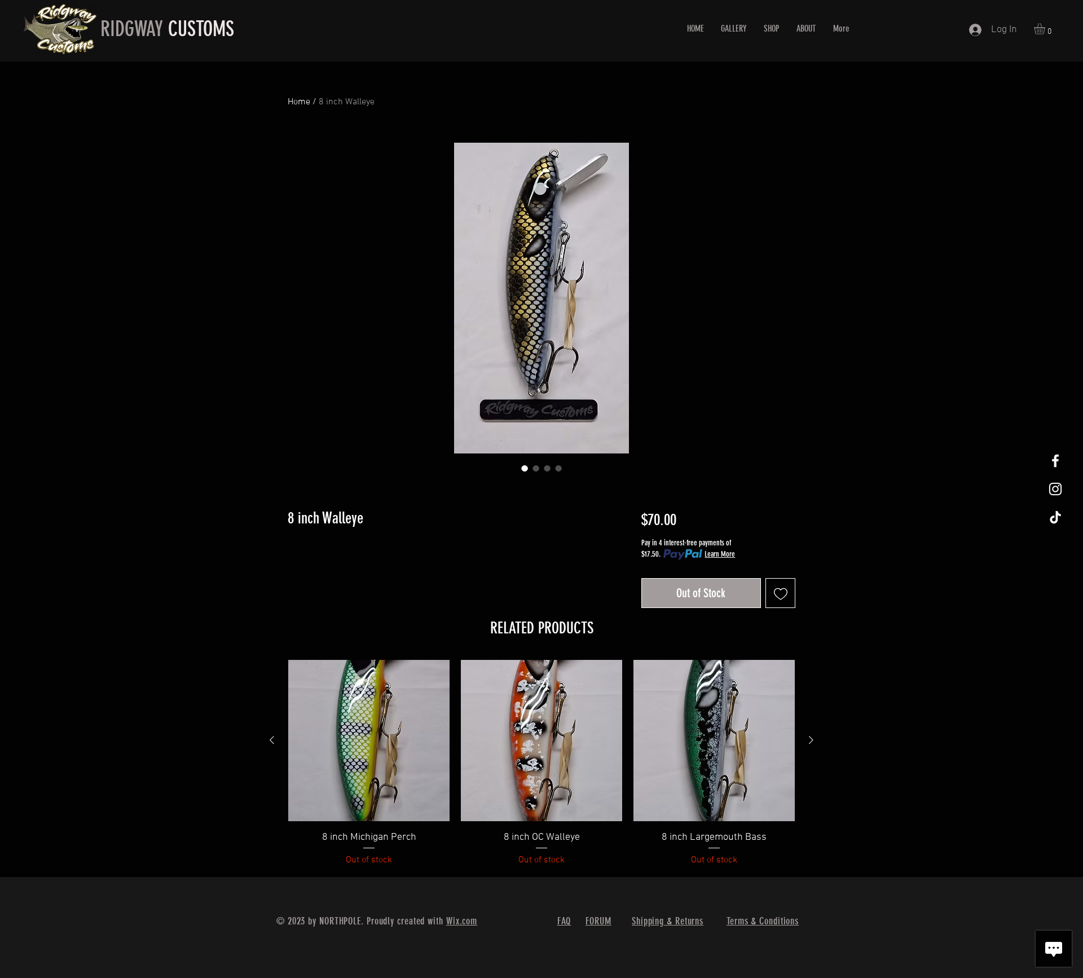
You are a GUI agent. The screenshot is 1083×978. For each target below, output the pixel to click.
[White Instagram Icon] (1055, 489)
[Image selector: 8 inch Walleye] (524, 468)
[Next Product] (811, 740)
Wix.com (461, 921)
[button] (1046, 28)
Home (299, 102)
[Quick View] (369, 740)
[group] (541, 763)
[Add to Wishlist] (780, 593)
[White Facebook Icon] (1055, 460)
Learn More (720, 554)
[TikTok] (1055, 517)
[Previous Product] (272, 740)
